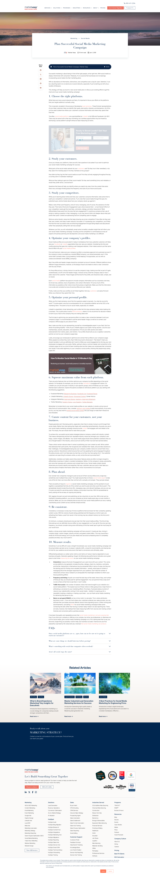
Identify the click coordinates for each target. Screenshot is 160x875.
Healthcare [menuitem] (95, 830)
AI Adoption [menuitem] (51, 815)
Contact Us (130, 8)
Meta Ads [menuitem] (27, 825)
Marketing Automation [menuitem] (31, 828)
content (84, 428)
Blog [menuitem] (115, 817)
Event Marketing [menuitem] (29, 813)
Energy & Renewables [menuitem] (98, 820)
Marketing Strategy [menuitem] (30, 830)
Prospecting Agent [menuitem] (75, 815)
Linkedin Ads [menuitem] (28, 820)
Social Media (85, 38)
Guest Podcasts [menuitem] (118, 835)
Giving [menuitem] (116, 844)
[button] (51, 66)
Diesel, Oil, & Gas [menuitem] (97, 813)
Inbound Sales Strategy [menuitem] (76, 813)
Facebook (57, 244)
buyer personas (87, 106)
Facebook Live (81, 393)
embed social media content (75, 410)
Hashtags (78, 399)
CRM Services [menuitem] (74, 810)
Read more (34, 717)
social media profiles (69, 248)
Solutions (56, 8)
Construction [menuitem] (96, 810)
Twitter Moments (87, 402)
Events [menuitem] (116, 822)
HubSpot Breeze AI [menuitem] (53, 827)
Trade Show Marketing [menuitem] (31, 840)
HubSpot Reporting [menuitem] (53, 840)
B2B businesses (77, 311)
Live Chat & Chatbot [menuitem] (75, 850)
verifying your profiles (83, 408)
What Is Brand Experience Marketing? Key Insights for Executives (41, 703)
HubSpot (51, 819)
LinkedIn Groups (68, 396)
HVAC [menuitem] (94, 833)
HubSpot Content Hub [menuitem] (54, 830)
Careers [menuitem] (116, 846)
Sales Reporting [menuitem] (74, 830)
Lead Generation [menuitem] (52, 805)
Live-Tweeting (77, 402)
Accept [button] (103, 871)
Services (47, 8)
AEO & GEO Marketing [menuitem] (31, 805)
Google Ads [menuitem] (28, 815)
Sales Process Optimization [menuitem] (77, 828)
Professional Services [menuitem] (98, 853)
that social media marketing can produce (93, 624)
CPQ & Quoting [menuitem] (74, 808)
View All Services (32, 850)
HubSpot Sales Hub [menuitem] (53, 842)
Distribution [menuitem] (95, 815)
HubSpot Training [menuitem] (53, 855)
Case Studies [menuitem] (118, 824)
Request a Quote (31, 787)
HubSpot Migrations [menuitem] (53, 837)
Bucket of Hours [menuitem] (119, 810)
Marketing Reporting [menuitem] (30, 833)
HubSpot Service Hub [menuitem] (54, 845)
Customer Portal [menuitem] (74, 840)
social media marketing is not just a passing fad (94, 615)
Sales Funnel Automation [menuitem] (77, 823)
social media (56, 280)
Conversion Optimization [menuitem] (55, 810)
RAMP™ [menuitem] (116, 808)
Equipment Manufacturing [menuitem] (99, 823)
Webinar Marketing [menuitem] (30, 843)
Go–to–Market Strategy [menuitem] (54, 813)
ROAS (72, 604)
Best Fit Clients (119, 854)
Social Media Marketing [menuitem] (31, 838)
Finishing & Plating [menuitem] (97, 828)
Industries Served (98, 802)
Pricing (102, 8)
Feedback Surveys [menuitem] (75, 842)
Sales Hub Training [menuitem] (75, 825)
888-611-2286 (130, 3)
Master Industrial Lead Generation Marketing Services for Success (78, 702)
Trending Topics (67, 402)
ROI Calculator (119, 857)
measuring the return (67, 558)
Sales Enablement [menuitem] (75, 820)
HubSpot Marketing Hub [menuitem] (55, 835)
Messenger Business (70, 393)
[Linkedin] (26, 792)
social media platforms (62, 116)
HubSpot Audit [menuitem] (52, 822)
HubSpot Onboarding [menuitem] (54, 852)
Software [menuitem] (94, 856)
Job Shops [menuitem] (95, 838)
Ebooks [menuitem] (116, 819)
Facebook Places (92, 393)
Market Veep (72, 52)
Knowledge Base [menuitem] (75, 847)
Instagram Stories (69, 399)
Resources (86, 8)
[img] (104, 67)
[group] (80, 66)
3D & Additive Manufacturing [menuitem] (100, 805)
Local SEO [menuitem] (27, 823)
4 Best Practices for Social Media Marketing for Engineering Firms (113, 702)
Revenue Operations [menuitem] (54, 808)
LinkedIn (85, 116)
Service (86, 697)
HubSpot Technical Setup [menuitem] (55, 850)
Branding (41, 697)
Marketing (73, 38)
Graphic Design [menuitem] (29, 818)
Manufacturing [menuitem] (96, 843)
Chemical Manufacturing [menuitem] (99, 808)
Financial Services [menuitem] (97, 825)
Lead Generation (69, 697)
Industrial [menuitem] (94, 835)
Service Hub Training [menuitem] (76, 855)
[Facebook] (32, 792)
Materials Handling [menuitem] (97, 846)
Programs (66, 8)
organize (68, 484)
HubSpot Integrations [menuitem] (54, 832)
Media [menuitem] (116, 827)
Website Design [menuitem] (29, 846)
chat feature (86, 383)
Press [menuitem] (116, 830)
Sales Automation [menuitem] (75, 818)
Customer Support (76, 837)
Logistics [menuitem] (94, 840)
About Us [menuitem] (117, 841)
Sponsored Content (80, 396)
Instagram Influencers (88, 399)
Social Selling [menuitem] (73, 833)
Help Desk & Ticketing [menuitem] (76, 845)
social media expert (99, 478)
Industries (76, 8)
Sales (72, 802)
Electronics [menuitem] (95, 818)
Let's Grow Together (115, 8)
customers (81, 168)
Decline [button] (110, 871)
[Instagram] (36, 792)
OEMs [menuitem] (94, 848)
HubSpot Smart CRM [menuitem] (54, 847)
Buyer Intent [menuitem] (73, 805)
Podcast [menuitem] (116, 832)
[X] (29, 792)
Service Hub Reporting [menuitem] (76, 852)
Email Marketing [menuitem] (29, 810)
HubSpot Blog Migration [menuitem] (54, 824)
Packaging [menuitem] (95, 851)
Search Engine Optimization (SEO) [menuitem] (34, 835)
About (95, 8)
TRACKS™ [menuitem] (117, 805)
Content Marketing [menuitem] (30, 808)
